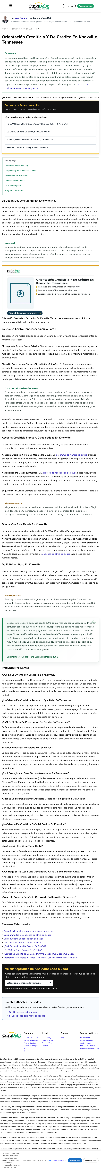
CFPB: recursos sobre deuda (23, 1011)
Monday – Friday (85, 1043)
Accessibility (46, 1038)
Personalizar (27, 1160)
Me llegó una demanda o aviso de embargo (31, 139)
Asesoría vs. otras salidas (16, 175)
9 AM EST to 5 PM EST (87, 1046)
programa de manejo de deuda (71, 454)
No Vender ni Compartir (58, 1160)
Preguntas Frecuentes (15, 190)
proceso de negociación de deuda (60, 472)
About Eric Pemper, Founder (33, 1038)
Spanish (26, 1051)
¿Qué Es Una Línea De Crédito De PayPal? (25, 946)
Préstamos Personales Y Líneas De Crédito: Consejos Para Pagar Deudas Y (41, 957)
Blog (25, 1048)
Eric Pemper (21, 17)
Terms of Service (47, 1040)
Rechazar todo (90, 1160)
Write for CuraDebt (30, 1043)
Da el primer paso (13, 185)
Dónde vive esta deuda (15, 180)
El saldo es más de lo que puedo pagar (28, 131)
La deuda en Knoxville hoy (16, 165)
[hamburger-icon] (11, 6)
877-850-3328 (85, 1038)
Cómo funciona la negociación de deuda (23, 938)
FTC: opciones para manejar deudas (27, 1015)
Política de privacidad (40, 1160)
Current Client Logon (31, 1046)
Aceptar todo (75, 1160)
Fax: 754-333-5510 (86, 1041)
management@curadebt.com (89, 1048)
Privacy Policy (47, 1043)
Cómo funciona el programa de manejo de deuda (28, 931)
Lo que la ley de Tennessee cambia (20, 170)
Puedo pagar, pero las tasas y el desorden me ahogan (37, 124)
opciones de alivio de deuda (56, 553)
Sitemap (45, 1045)
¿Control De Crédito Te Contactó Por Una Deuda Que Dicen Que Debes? (39, 953)
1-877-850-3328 (48, 988)
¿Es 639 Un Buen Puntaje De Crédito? (23, 950)
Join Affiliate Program (31, 1041)
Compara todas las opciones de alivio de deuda (27, 934)
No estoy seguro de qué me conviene (27, 147)
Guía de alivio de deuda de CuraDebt (22, 942)
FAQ (62, 1038)
